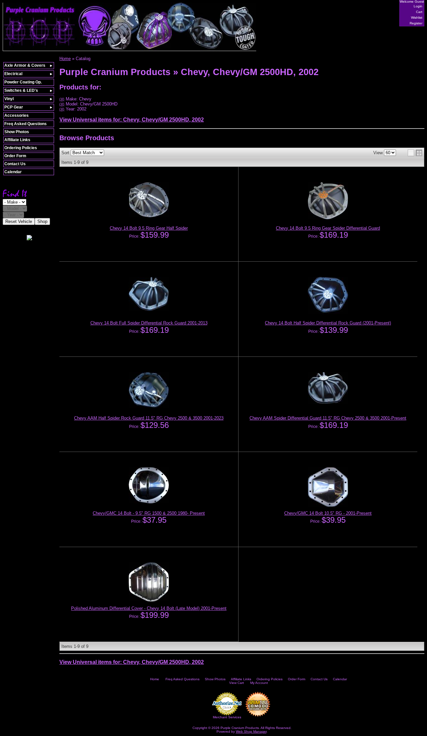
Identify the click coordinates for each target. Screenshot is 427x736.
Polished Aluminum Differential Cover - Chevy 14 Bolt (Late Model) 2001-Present (149, 608)
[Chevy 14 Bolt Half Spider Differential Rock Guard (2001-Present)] (328, 312)
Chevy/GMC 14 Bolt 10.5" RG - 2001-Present (328, 513)
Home (154, 679)
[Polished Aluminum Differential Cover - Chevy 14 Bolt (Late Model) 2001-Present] (149, 600)
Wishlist (416, 17)
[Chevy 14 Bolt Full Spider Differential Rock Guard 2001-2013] (149, 309)
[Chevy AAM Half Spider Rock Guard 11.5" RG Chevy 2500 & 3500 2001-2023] (149, 406)
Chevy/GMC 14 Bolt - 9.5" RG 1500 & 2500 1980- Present (149, 513)
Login (418, 6)
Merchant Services (227, 717)
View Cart (236, 683)
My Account (259, 683)
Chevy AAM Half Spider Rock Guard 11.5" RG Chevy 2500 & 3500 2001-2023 (149, 418)
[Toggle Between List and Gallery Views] (415, 153)
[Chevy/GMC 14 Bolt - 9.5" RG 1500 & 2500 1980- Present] (149, 502)
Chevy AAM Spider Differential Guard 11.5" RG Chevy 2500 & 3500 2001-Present (328, 418)
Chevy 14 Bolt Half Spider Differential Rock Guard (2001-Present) (328, 322)
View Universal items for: (131, 119)
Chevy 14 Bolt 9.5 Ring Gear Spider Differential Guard (328, 228)
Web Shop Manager (251, 731)
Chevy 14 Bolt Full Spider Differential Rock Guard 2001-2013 (148, 322)
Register (416, 23)
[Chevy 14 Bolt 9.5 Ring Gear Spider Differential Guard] (328, 218)
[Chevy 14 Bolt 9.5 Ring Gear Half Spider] (149, 216)
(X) (61, 99)
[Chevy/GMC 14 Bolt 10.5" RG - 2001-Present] (328, 505)
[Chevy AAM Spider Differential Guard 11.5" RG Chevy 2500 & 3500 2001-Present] (328, 402)
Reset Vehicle (18, 221)
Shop (42, 221)
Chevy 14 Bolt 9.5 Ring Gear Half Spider (149, 228)
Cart (419, 12)
